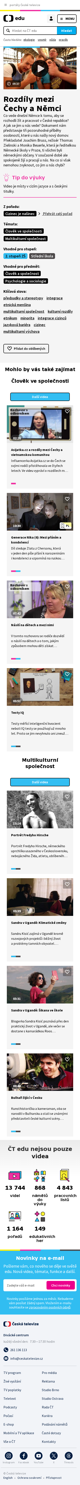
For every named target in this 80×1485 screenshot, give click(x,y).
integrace (55, 298)
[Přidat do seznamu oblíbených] (67, 411)
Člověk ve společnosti (23, 231)
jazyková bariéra (16, 324)
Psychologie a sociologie (25, 281)
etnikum (10, 318)
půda (52, 40)
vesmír (42, 40)
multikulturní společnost (23, 311)
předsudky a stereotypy (23, 298)
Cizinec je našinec (20, 213)
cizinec (39, 324)
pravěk (63, 40)
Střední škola (42, 256)
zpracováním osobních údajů (49, 1307)
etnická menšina (17, 304)
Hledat (66, 30)
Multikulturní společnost (25, 238)
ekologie (29, 40)
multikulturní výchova (21, 331)
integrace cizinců (52, 318)
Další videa (40, 397)
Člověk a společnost (22, 273)
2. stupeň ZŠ (15, 256)
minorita (27, 318)
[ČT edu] (13, 20)
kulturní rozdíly (60, 311)
